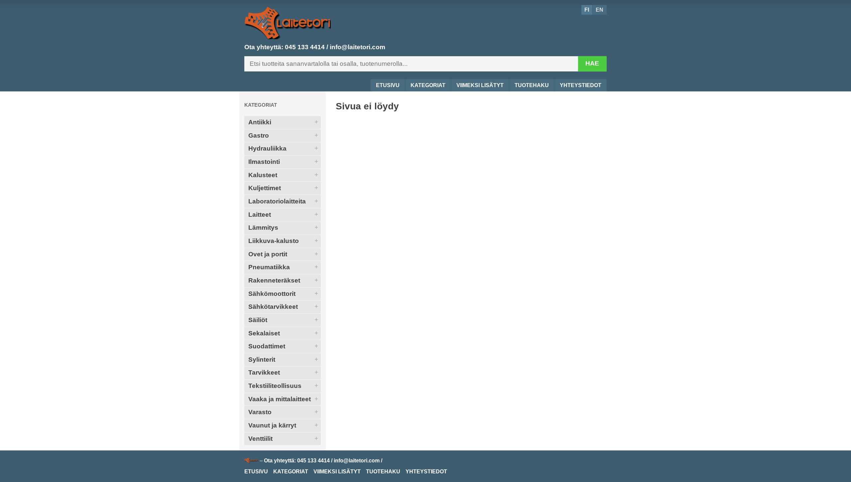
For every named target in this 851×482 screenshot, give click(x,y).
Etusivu (388, 85)
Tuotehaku (532, 85)
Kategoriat (428, 85)
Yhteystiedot (580, 85)
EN (599, 10)
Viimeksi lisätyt (480, 85)
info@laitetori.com (357, 47)
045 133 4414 (305, 47)
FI (586, 10)
